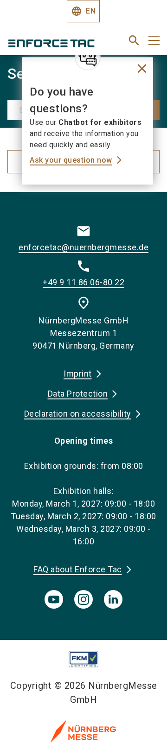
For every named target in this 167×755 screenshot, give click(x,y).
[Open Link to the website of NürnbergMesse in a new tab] (83, 731)
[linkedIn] (113, 599)
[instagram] (83, 599)
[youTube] (54, 599)
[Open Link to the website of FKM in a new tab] (83, 659)
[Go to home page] (56, 44)
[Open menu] (154, 40)
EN (83, 11)
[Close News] (88, 57)
